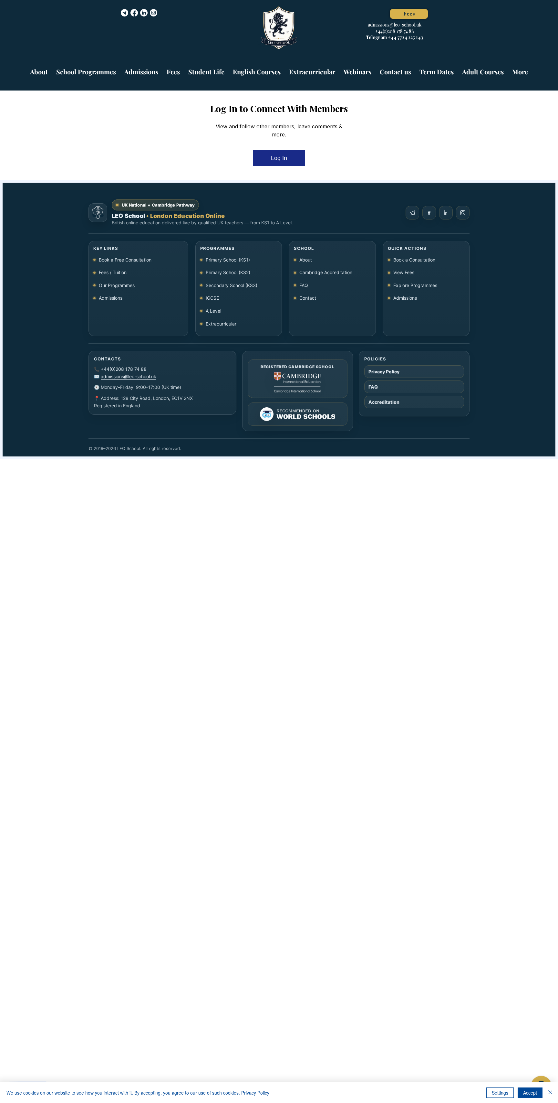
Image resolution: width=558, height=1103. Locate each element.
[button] (86, 68)
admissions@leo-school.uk (394, 25)
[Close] (550, 1092)
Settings (500, 1092)
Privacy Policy (255, 1092)
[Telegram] (124, 12)
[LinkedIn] (144, 12)
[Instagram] (153, 12)
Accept (530, 1092)
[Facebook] (134, 12)
